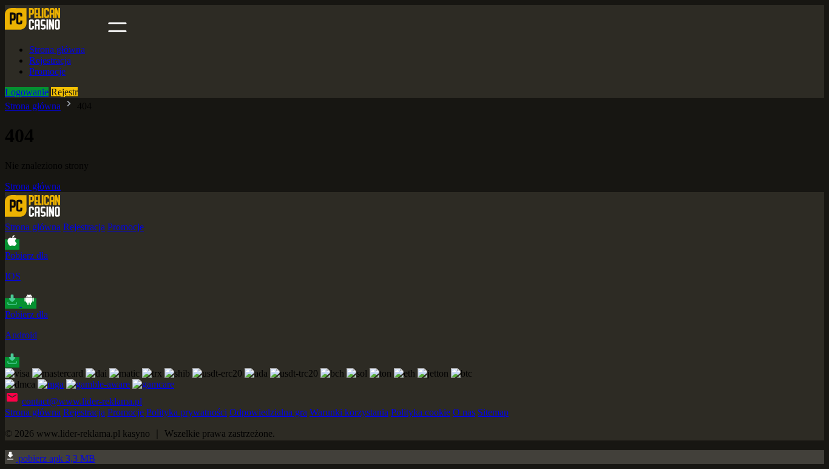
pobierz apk (55, 458)
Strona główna (57, 49)
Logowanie (27, 92)
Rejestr (64, 92)
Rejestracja (50, 60)
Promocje (47, 71)
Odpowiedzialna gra (268, 412)
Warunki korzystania (349, 412)
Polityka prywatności (186, 412)
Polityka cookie (420, 412)
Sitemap (493, 412)
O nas (464, 412)
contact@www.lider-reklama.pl (82, 401)
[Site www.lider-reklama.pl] (55, 29)
